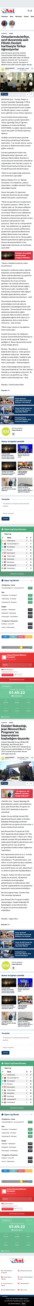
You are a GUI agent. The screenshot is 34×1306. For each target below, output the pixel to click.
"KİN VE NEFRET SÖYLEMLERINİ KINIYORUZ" (22, 473)
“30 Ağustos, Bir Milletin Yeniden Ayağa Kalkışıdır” (9, 489)
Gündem (4, 16)
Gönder (5, 518)
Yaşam (26, 16)
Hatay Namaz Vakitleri (6, 1278)
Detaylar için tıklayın (17, 574)
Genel (11, 33)
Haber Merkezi (17, 430)
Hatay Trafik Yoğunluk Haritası (25, 1278)
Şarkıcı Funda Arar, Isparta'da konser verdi (24, 455)
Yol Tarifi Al (19, 674)
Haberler (4, 33)
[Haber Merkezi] (6, 431)
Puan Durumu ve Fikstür (7, 1284)
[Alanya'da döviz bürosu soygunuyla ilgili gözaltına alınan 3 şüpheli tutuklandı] (25, 482)
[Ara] (29, 11)
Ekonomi (18, 16)
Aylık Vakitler (6, 717)
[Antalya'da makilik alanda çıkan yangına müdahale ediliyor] (9, 466)
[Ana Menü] (31, 11)
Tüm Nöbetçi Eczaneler (17, 679)
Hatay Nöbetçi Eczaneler (6, 1271)
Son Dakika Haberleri (9, 1290)
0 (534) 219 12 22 (8, 674)
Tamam (23, 1303)
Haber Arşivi (23, 1290)
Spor (11, 16)
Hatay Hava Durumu (26, 1270)
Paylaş (5, 94)
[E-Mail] (13, 434)
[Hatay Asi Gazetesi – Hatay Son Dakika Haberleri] (8, 11)
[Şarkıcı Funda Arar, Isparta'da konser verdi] (25, 448)
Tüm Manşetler (24, 1283)
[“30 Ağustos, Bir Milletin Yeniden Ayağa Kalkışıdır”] (9, 482)
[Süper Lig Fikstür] (31, 580)
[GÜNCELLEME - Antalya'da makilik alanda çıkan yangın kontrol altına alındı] (9, 448)
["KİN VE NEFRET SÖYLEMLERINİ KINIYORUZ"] (25, 466)
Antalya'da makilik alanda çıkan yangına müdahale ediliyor (8, 473)
